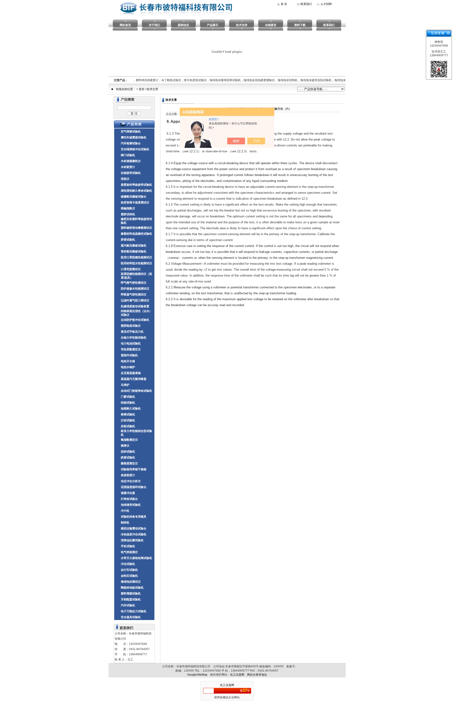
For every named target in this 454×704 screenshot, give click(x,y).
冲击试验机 (128, 564)
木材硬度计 (128, 167)
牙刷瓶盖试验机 (131, 599)
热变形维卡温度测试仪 (135, 202)
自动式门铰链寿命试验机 (136, 390)
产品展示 (212, 25)
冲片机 (125, 510)
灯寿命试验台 (129, 499)
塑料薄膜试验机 (131, 593)
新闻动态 (183, 25)
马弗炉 (125, 385)
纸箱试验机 (128, 402)
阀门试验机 (128, 155)
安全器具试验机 (131, 617)
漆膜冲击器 (128, 493)
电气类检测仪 (129, 552)
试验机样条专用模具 (133, 516)
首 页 (284, 4)
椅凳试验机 (128, 414)
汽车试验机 (128, 605)
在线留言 (270, 25)
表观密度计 (128, 475)
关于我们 (154, 25)
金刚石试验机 (129, 575)
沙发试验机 (128, 420)
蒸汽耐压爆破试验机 (133, 245)
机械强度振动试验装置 (135, 306)
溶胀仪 (125, 178)
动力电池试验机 (131, 343)
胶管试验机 (128, 239)
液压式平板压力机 (132, 331)
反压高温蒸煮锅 (131, 373)
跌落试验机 (128, 457)
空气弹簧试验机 (131, 131)
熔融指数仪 (128, 208)
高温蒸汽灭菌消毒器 (133, 379)
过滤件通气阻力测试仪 (135, 300)
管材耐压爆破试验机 (133, 251)
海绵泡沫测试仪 (131, 581)
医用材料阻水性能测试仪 (136, 263)
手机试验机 (128, 546)
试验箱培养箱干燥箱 (133, 469)
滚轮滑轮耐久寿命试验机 (136, 190)
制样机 (125, 522)
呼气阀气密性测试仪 (133, 282)
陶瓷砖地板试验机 (132, 587)
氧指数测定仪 (129, 439)
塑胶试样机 (128, 214)
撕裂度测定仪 (129, 463)
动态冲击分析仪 (131, 481)
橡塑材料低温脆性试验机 (136, 233)
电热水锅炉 (128, 367)
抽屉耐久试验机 (131, 408)
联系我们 (306, 4)
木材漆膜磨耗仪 (131, 161)
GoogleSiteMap (197, 674)
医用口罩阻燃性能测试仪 (136, 257)
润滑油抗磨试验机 (132, 540)
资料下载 (300, 25)
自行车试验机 (129, 570)
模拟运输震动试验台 (133, 528)
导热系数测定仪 (131, 349)
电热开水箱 (128, 361)
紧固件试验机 (129, 355)
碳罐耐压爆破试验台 (133, 196)
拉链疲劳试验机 (131, 173)
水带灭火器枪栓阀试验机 (136, 558)
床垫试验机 (128, 426)
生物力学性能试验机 (133, 337)
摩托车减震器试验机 (133, 137)
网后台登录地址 (257, 674)
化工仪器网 (237, 674)
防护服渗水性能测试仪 (135, 288)
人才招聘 (326, 4)
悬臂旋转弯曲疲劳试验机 (136, 184)
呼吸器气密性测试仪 (133, 294)
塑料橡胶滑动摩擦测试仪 (136, 227)
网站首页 (125, 25)
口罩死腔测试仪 (131, 269)
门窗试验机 (128, 396)
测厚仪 (125, 445)
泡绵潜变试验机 (131, 504)
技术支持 (241, 25)
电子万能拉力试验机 (133, 611)
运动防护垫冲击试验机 (135, 319)
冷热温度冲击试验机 (133, 534)
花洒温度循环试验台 (133, 487)
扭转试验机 (128, 451)
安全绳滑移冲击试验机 (135, 149)
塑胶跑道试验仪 (131, 325)
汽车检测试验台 (131, 143)
